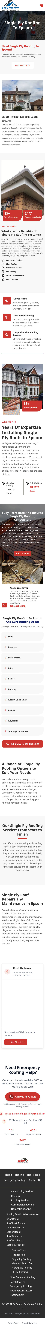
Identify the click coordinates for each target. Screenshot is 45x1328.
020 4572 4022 (22, 65)
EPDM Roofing (20, 1272)
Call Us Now (22, 553)
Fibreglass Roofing (22, 1267)
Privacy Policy (13, 1323)
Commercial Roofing (22, 1204)
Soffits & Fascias (15, 1244)
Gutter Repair (13, 1231)
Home (8, 1174)
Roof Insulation (14, 1240)
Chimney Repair (15, 1227)
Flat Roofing (18, 1254)
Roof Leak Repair (15, 1223)
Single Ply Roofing (22, 1259)
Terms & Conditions (29, 1323)
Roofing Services (20, 1200)
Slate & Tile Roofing (22, 1263)
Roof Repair (33, 1174)
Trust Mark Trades (32, 1313)
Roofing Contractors (21, 1290)
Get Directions (17, 1042)
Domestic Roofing (21, 1208)
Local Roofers (17, 1282)
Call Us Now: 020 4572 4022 (25, 744)
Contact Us (35, 1180)
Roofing (19, 1174)
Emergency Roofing (15, 1180)
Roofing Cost (17, 1294)
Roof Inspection (15, 1236)
